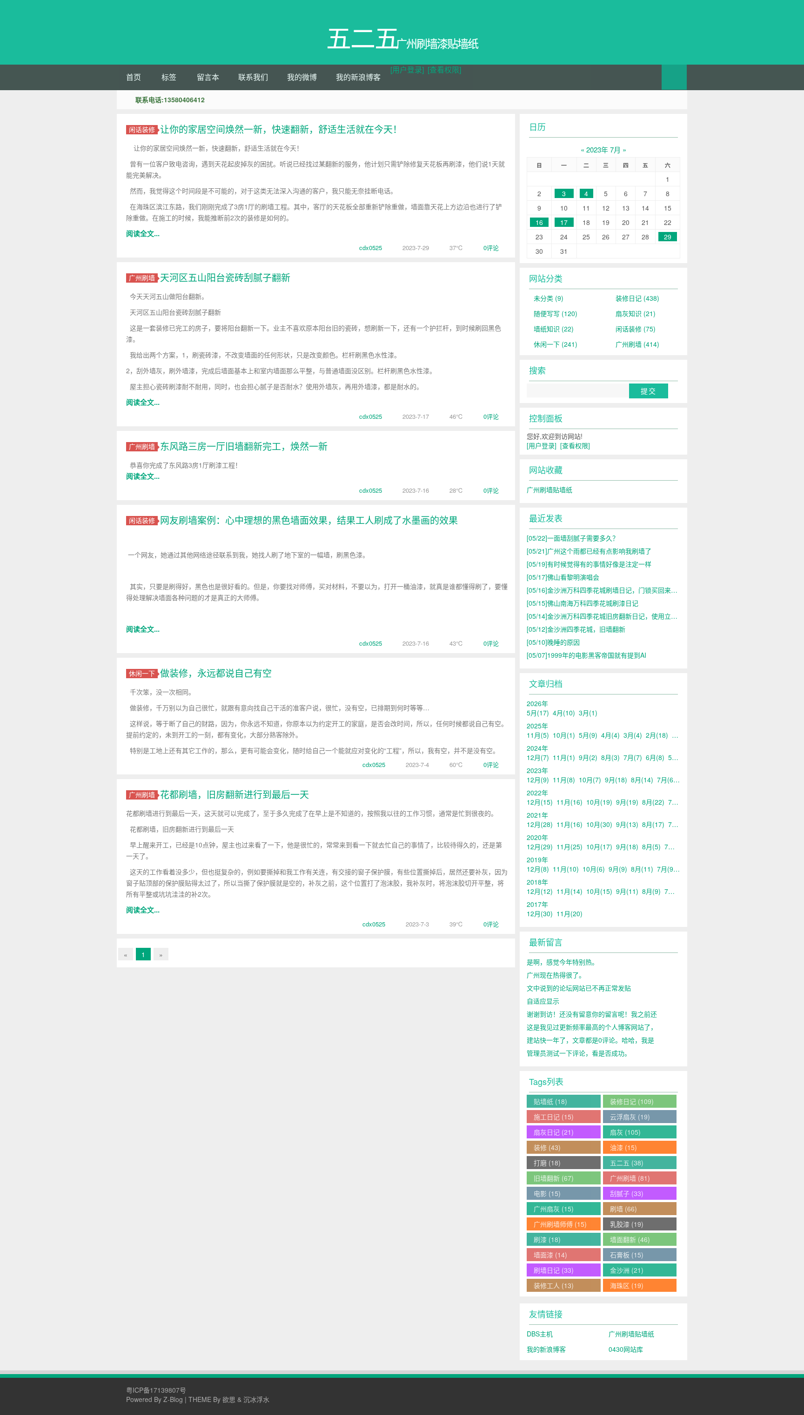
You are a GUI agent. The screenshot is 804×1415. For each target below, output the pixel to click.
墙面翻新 (630, 1239)
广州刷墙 (142, 277)
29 (667, 236)
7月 (632, 757)
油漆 (623, 1147)
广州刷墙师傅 (560, 1224)
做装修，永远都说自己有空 (216, 673)
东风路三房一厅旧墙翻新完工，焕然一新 (244, 446)
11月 (538, 735)
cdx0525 (370, 247)
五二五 (626, 1162)
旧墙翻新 (554, 1178)
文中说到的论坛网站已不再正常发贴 (579, 987)
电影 (547, 1193)
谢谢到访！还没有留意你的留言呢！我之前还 (592, 1013)
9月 (588, 757)
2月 (657, 735)
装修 (547, 1147)
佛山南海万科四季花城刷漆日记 (582, 603)
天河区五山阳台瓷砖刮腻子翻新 (225, 277)
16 (539, 222)
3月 (588, 712)
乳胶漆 (626, 1224)
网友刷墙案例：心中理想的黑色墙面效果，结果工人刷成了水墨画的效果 (309, 520)
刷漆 (547, 1239)
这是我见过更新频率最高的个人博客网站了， (592, 1026)
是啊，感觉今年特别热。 (562, 961)
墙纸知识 (554, 328)
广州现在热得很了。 (556, 974)
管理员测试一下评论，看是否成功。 (579, 1053)
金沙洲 (626, 1270)
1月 (681, 735)
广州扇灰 (554, 1208)
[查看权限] (444, 69)
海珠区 (626, 1285)
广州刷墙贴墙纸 (549, 489)
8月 (610, 757)
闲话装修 (142, 129)
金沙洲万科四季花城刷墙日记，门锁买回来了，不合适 (615, 590)
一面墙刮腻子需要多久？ (573, 537)
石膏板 (626, 1254)
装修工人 (554, 1285)
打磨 (547, 1162)
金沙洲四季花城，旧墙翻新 (576, 629)
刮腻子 (626, 1193)
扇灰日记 (554, 1132)
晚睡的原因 (553, 642)
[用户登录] (407, 69)
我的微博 (302, 77)
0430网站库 (626, 1349)
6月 (655, 757)
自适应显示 (543, 1000)
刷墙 (623, 1208)
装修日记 (637, 298)
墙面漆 (550, 1254)
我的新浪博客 (358, 77)
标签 (168, 77)
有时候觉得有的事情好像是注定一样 (589, 564)
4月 (564, 712)
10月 (564, 735)
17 (564, 222)
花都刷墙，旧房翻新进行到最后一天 (234, 794)
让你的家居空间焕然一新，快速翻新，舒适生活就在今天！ (281, 129)
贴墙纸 (550, 1101)
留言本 (208, 77)
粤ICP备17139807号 (156, 1390)
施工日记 (554, 1116)
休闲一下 (142, 673)
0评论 (491, 247)
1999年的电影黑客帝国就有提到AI (586, 655)
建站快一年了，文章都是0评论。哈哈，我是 (590, 1040)
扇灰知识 (636, 313)
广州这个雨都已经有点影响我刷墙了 (589, 550)
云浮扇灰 (630, 1116)
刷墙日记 (554, 1270)
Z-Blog (173, 1399)
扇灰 (625, 1132)
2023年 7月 (603, 149)
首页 (133, 77)
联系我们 (253, 77)
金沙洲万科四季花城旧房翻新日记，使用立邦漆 (605, 616)
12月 (538, 757)
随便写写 (555, 313)
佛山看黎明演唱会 (563, 577)
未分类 (548, 298)
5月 (538, 712)
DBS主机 (540, 1333)
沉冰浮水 (256, 1399)
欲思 (228, 1399)
